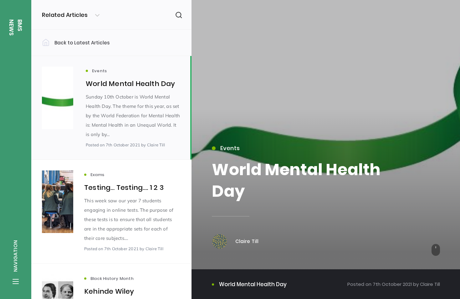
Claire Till (429, 284)
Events (230, 148)
